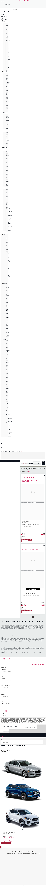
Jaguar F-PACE (7, 38)
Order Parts (7, 174)
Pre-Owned (5, 71)
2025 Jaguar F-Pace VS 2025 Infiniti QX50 (9, 46)
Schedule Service (7, 152)
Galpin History (7, 197)
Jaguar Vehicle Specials (7, 116)
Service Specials (7, 120)
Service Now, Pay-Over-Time (7, 162)
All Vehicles (6, 451)
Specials (4, 112)
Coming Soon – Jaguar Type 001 (7, 31)
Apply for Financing (7, 136)
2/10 (29, 471)
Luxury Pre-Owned (7, 94)
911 (19, 451)
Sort (31, 463)
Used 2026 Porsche (28, 477)
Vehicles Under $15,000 (7, 98)
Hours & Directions (7, 191)
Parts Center (7, 171)
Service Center (7, 158)
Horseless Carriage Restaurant (10, 214)
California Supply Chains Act (10, 220)
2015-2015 (13, 451)
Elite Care (6, 70)
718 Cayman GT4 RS (30, 550)
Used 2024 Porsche (28, 547)
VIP (1, 736)
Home (2, 451)
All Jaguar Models (7, 25)
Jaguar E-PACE (7, 36)
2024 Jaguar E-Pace (9, 60)
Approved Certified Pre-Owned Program (7, 104)
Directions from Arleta (10, 228)
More (6, 422)
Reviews (9, 230)
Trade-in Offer (7, 109)
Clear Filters (43, 462)
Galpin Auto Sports (7, 177)
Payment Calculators (8, 141)
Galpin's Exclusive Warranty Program (7, 126)
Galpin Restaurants (8, 208)
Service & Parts (5, 148)
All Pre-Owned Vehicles (7, 75)
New (4, 21)
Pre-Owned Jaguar (7, 90)
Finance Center (7, 133)
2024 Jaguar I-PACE (9, 54)
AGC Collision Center (7, 181)
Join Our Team (6, 204)
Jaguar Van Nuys (23, 0)
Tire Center (7, 185)
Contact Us (9, 224)
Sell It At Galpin (7, 200)
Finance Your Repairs (7, 168)
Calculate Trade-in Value (9, 832)
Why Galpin (7, 194)
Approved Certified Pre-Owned (7, 85)
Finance (5, 339)
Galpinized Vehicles (7, 122)
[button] (4, 232)
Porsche (17, 451)
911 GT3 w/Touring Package (29, 481)
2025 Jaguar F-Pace (9, 65)
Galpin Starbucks (10, 211)
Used (10, 451)
